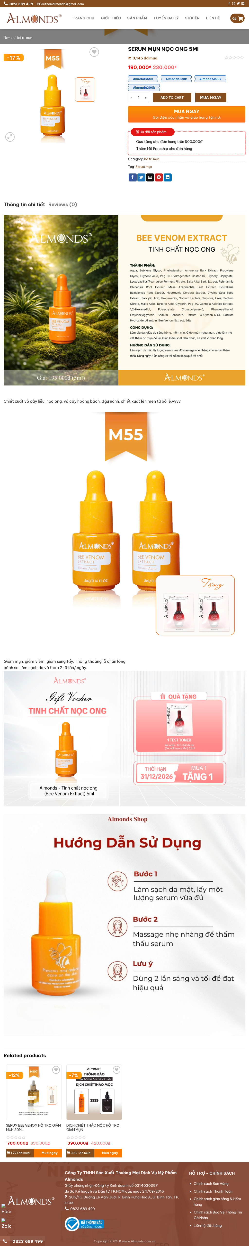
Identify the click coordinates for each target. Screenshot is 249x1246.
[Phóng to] (10, 137)
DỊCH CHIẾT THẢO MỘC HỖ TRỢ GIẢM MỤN (92, 1127)
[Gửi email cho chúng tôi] (242, 3)
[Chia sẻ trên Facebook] (133, 177)
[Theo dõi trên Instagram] (233, 3)
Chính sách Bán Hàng (211, 1183)
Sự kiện (192, 18)
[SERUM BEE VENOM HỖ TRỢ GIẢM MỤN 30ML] (34, 1092)
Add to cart (172, 97)
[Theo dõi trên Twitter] (238, 3)
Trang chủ (83, 18)
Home (8, 38)
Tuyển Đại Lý (166, 18)
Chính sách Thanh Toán (213, 1191)
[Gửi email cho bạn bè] (150, 177)
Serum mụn (143, 167)
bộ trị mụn (25, 38)
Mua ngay (211, 97)
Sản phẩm (137, 18)
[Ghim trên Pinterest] (159, 177)
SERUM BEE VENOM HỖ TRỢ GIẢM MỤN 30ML (33, 1127)
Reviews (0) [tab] (62, 204)
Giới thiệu (111, 18)
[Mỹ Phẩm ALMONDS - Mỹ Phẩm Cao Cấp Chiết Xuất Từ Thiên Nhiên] (34, 18)
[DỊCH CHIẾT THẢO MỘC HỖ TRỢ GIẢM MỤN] (94, 1092)
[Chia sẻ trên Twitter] (141, 177)
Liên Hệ (213, 18)
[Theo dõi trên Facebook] (229, 3)
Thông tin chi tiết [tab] (24, 204)
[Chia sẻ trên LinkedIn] (168, 177)
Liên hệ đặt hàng (208, 1225)
